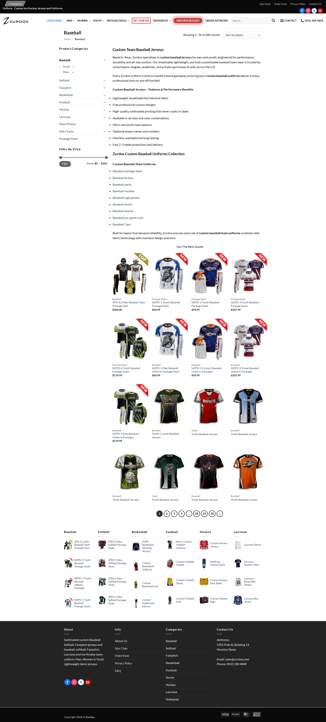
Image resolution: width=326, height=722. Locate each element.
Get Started (141, 20)
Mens (66, 72)
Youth (97, 20)
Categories (54, 20)
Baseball (64, 60)
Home (67, 39)
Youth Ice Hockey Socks (217, 563)
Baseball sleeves (123, 211)
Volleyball (172, 699)
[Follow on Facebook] (302, 10)
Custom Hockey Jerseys (219, 545)
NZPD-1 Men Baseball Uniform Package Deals (165, 369)
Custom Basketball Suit (150, 585)
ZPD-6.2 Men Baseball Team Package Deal (128, 304)
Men (69, 20)
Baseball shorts (122, 204)
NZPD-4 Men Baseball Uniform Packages (125, 435)
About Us (121, 641)
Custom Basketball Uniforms (148, 566)
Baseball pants (122, 184)
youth (212, 57)
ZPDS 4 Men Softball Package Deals (117, 581)
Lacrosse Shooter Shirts (251, 563)
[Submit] (273, 21)
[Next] (220, 514)
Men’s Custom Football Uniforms (184, 545)
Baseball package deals (127, 171)
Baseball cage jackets (126, 197)
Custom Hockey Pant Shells (219, 582)
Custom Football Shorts (185, 582)
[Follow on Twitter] (314, 10)
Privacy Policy (298, 3)
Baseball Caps (122, 224)
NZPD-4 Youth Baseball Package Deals (126, 369)
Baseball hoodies (124, 191)
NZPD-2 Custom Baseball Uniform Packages (206, 369)
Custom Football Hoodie (185, 563)
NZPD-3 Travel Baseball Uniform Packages (245, 369)
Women (82, 20)
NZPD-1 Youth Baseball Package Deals (166, 304)
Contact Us (315, 3)
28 (196, 513)
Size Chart (265, 3)
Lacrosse (65, 117)
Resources (160, 20)
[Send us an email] (320, 10)
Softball (64, 80)
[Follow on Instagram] (308, 10)
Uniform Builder (187, 20)
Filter (65, 163)
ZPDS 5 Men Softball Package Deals (117, 563)
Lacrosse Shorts (252, 544)
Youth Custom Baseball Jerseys (165, 435)
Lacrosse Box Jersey (251, 600)
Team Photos (67, 124)
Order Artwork (216, 20)
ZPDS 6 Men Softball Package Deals (117, 545)
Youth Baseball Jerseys (204, 434)
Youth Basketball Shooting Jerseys (148, 546)
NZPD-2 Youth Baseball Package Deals (205, 304)
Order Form (280, 3)
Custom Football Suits (185, 600)
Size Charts (66, 131)
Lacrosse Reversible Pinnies (249, 581)
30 (212, 513)
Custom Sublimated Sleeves (148, 603)
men (199, 57)
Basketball (66, 95)
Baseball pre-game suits (128, 217)
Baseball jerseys (123, 178)
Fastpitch (65, 87)
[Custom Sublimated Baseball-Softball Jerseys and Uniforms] (22, 21)
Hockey (64, 109)
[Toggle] (104, 60)
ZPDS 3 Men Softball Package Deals (117, 600)
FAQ (118, 670)
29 (204, 513)
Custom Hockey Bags (219, 600)
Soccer (170, 677)
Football (64, 102)
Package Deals (117, 20)
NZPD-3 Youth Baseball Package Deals (245, 304)
